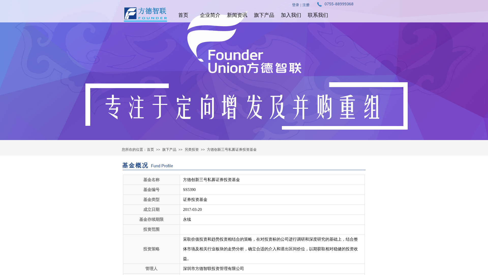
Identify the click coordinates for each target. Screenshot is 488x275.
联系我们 (318, 15)
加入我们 (291, 15)
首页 (183, 15)
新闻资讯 (237, 15)
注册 (306, 5)
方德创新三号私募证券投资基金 (232, 149)
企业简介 (210, 15)
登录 (295, 5)
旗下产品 (264, 15)
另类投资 (192, 149)
